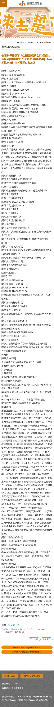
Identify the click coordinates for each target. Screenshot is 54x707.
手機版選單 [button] (3, 3)
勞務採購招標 (45, 42)
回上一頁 (34, 639)
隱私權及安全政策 (31, 676)
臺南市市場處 (30, 3)
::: (2, 40)
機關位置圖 (9, 676)
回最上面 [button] (46, 639)
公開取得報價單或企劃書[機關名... (26, 652)
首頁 (22, 42)
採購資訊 (32, 42)
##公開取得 (13, 625)
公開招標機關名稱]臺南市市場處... (27, 647)
